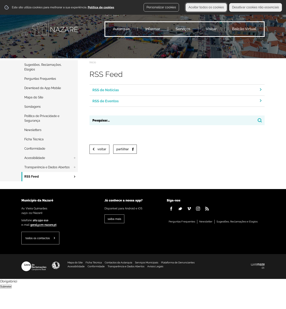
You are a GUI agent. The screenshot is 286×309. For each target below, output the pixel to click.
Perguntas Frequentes (182, 221)
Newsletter (205, 221)
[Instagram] (198, 208)
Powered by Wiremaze (258, 266)
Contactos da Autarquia (118, 262)
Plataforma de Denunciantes (178, 262)
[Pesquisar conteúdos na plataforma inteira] (260, 120)
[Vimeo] (189, 208)
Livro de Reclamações (33, 266)
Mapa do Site (75, 262)
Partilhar (122, 149)
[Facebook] (171, 208)
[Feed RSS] (207, 208)
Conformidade (96, 266)
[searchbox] (177, 120)
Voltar (101, 149)
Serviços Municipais (146, 262)
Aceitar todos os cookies (206, 7)
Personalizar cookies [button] (161, 7)
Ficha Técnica (94, 262)
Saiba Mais (114, 218)
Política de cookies (101, 7)
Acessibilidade (56, 265)
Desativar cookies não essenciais (255, 7)
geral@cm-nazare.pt (43, 224)
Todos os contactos (37, 238)
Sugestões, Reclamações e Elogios (237, 221)
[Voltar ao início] (49, 29)
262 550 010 (40, 220)
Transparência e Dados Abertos (126, 266)
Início (92, 62)
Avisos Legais (155, 266)
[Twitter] (180, 208)
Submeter (5, 286)
